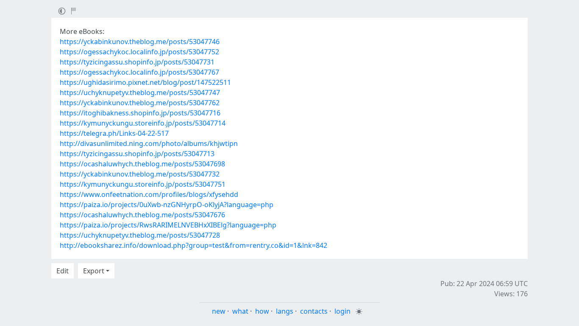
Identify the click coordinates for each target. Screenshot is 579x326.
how (262, 311)
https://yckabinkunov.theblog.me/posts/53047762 (140, 102)
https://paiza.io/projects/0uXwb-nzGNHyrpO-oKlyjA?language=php (166, 204)
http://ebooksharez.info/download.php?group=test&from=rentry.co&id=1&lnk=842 (193, 245)
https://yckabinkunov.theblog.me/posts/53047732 (140, 174)
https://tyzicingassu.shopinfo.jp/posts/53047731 (137, 62)
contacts (314, 311)
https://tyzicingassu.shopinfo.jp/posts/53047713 (137, 153)
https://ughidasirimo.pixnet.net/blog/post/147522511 (145, 82)
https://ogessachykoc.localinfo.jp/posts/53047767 (139, 72)
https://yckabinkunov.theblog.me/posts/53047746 (140, 41)
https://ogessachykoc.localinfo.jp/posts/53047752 (139, 51)
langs (284, 311)
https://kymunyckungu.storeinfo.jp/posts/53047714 (142, 123)
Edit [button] (62, 270)
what (240, 311)
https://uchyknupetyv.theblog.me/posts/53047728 (140, 235)
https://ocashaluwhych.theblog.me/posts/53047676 (142, 214)
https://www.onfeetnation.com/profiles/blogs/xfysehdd (149, 194)
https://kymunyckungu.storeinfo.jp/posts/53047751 (142, 184)
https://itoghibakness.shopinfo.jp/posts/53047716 (140, 113)
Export (93, 270)
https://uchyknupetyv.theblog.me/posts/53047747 (140, 92)
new (218, 311)
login (342, 311)
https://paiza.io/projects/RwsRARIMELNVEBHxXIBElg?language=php (168, 225)
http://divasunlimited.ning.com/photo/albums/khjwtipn (149, 143)
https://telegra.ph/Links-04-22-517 (114, 133)
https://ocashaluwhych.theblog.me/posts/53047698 (142, 164)
